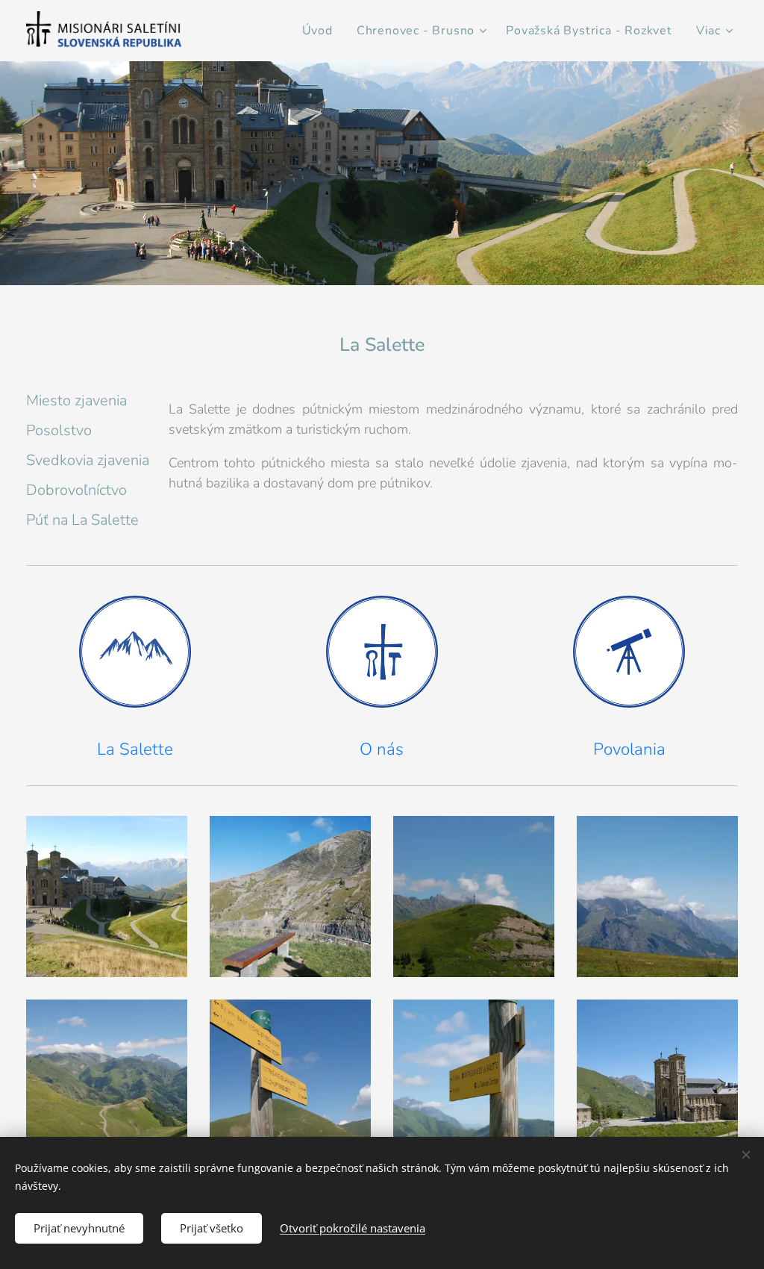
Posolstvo (59, 430)
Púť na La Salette (82, 520)
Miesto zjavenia (76, 400)
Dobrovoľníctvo (76, 490)
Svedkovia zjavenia (87, 460)
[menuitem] (321, 30)
